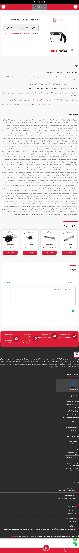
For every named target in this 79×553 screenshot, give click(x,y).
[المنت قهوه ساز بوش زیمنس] (69, 238)
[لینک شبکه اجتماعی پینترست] (39, 2)
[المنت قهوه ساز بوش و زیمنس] (49, 238)
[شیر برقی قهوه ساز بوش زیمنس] (10, 238)
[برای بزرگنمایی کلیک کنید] (72, 50)
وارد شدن (7, 282)
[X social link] (42, 2)
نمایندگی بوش (41, 100)
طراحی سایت (34, 536)
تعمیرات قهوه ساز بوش (8, 93)
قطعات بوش (30, 104)
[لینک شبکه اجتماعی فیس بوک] (44, 2)
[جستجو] (3, 7)
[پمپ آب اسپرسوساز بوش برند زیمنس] (30, 238)
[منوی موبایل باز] (76, 7)
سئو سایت (26, 536)
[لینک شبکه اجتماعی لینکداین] (37, 2)
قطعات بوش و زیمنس (28, 33)
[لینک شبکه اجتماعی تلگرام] (34, 2)
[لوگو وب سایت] (39, 7)
